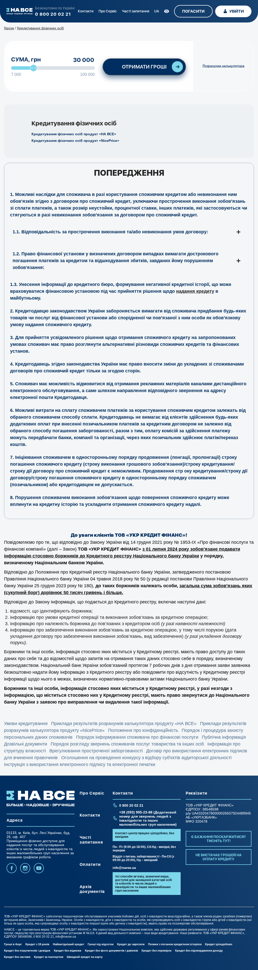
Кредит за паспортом (48, 956)
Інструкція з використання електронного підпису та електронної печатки (79, 764)
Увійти (236, 11)
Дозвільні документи (25, 744)
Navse (9, 28)
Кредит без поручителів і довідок (27, 950)
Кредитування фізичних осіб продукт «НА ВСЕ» (73, 134)
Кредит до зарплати (131, 944)
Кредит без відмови (67, 950)
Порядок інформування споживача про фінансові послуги (137, 737)
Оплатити (90, 864)
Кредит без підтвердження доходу (199, 950)
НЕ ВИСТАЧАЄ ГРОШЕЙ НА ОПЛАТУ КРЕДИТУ (219, 857)
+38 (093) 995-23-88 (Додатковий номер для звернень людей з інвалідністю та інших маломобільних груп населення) (148, 818)
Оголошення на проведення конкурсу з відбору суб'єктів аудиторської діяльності (146, 757)
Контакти (85, 11)
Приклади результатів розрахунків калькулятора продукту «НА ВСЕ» (124, 723)
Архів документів (92, 889)
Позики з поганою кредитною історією (175, 944)
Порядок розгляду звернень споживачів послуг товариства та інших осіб (127, 744)
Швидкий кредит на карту (85, 956)
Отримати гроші (144, 67)
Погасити (193, 11)
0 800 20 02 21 (53, 14)
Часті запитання (135, 11)
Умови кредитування (26, 723)
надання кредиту (195, 291)
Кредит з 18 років (37, 944)
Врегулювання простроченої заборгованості (96, 750)
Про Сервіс (108, 11)
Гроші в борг (13, 944)
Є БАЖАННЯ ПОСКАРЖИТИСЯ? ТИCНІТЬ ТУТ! (218, 839)
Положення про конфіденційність (143, 730)
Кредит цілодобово (218, 944)
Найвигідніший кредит (68, 944)
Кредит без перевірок (157, 950)
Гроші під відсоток (101, 944)
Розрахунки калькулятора (223, 66)
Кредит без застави (17, 956)
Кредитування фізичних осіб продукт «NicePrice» (75, 141)
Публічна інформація (224, 737)
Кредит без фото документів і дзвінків (111, 950)
